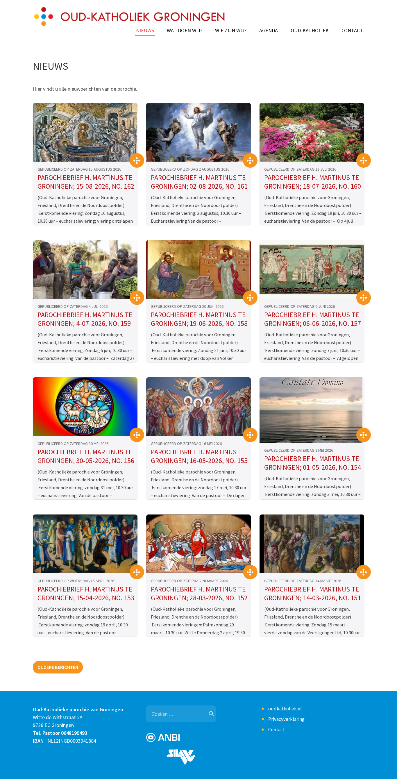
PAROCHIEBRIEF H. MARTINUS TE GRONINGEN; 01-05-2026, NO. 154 (312, 463)
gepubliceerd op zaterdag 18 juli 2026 (300, 169)
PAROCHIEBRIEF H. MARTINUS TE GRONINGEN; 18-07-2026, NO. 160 (312, 182)
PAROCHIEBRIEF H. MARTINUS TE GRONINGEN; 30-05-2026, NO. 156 (85, 456)
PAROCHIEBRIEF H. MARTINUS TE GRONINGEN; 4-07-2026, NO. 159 (85, 319)
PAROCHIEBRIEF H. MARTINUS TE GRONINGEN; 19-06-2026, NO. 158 (199, 319)
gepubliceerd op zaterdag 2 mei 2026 (298, 450)
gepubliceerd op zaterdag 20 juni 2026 (187, 306)
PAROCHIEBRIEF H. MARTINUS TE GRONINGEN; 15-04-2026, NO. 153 (85, 593)
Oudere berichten (57, 667)
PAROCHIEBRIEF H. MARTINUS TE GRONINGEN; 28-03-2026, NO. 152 (199, 593)
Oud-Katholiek (310, 30)
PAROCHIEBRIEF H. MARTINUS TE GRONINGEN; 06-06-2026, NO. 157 (312, 319)
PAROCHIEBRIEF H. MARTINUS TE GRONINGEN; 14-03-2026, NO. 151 (312, 593)
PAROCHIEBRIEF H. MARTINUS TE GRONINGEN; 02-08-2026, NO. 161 (199, 182)
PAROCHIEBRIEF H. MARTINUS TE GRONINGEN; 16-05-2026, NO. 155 (199, 456)
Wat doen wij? (184, 30)
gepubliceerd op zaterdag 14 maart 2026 (302, 580)
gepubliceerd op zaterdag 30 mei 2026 (72, 443)
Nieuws (145, 30)
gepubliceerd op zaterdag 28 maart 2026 (189, 580)
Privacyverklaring (286, 719)
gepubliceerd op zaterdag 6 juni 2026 (299, 306)
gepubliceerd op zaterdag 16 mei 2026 (186, 443)
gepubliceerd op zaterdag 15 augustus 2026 (79, 169)
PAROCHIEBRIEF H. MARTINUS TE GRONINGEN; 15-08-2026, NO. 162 (85, 182)
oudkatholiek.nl (285, 708)
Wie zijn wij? (230, 30)
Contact (352, 30)
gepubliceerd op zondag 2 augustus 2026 (190, 169)
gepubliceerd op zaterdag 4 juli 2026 (72, 306)
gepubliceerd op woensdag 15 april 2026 (75, 580)
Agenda (268, 30)
